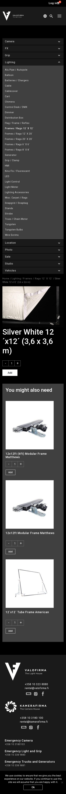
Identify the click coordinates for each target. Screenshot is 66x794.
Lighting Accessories (17, 192)
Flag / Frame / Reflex (17, 123)
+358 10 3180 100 (31, 717)
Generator (11, 155)
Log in (53, 3)
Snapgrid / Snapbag (16, 203)
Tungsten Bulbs (14, 229)
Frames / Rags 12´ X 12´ (19, 128)
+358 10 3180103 (15, 744)
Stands (9, 208)
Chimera (10, 101)
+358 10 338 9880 (15, 754)
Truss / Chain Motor (16, 219)
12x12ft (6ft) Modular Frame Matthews (26, 455)
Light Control (12, 181)
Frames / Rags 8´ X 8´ (17, 149)
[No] (62, 782)
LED (7, 176)
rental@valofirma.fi (37, 688)
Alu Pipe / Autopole (16, 69)
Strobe (9, 213)
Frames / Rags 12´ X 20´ (19, 133)
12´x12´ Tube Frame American (27, 612)
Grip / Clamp (12, 160)
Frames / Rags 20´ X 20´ (19, 139)
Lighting (16, 278)
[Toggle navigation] (59, 16)
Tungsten (10, 224)
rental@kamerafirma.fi (34, 721)
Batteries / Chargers (17, 80)
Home (5, 278)
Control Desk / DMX (16, 107)
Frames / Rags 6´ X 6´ (17, 144)
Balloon (9, 75)
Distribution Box (14, 117)
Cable (8, 85)
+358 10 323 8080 (36, 684)
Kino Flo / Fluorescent (17, 171)
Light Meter (11, 187)
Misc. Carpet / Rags (16, 197)
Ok (33, 787)
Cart (7, 96)
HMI (7, 165)
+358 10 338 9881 (15, 765)
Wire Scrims (12, 235)
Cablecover (11, 91)
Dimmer (9, 112)
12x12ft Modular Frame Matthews (30, 533)
